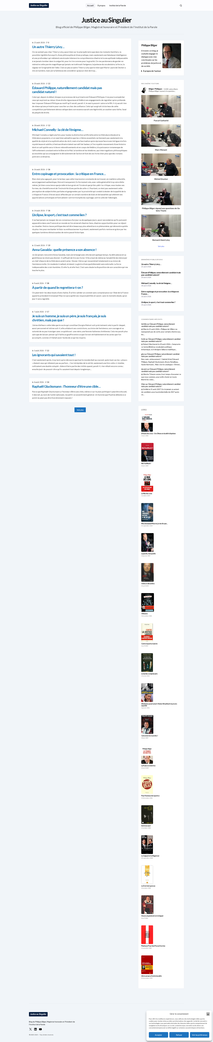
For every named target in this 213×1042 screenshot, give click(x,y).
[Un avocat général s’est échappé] (147, 904)
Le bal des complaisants (149, 674)
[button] (208, 1014)
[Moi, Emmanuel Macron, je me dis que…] (147, 512)
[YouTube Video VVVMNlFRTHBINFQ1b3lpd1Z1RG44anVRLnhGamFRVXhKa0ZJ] (161, 106)
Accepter (158, 1035)
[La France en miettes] (147, 754)
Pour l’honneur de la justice (150, 796)
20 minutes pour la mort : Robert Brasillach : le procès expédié (159, 705)
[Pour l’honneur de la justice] (147, 784)
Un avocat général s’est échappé (152, 916)
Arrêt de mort (146, 826)
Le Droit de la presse (148, 886)
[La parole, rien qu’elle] (147, 542)
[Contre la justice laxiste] (147, 632)
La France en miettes (148, 766)
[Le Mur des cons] (147, 482)
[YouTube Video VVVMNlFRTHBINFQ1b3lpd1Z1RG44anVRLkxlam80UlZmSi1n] (161, 194)
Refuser (179, 1035)
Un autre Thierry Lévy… (151, 264)
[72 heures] (147, 602)
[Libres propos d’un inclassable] (147, 964)
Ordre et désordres (148, 584)
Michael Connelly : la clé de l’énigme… (156, 283)
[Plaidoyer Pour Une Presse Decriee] (147, 934)
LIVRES (144, 409)
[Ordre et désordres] (147, 572)
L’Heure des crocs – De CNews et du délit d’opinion (158, 433)
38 (48, 283)
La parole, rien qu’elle (148, 554)
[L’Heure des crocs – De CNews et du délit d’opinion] (147, 422)
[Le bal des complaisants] (147, 662)
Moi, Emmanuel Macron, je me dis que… (154, 524)
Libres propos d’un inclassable (151, 976)
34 (48, 382)
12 (49, 125)
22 (49, 83)
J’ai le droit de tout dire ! (149, 736)
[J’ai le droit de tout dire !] (147, 724)
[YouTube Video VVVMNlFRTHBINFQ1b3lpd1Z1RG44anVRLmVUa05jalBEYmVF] (161, 135)
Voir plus (80, 410)
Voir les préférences (199, 1035)
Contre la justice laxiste (149, 644)
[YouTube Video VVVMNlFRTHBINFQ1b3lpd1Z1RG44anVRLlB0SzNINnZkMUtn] (161, 226)
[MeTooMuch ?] (147, 452)
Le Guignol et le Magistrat (150, 856)
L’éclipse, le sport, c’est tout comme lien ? (158, 302)
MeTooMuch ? (146, 463)
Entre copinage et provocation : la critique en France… (160, 292)
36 (49, 169)
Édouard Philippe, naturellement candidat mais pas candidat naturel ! (161, 273)
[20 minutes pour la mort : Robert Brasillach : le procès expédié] (147, 692)
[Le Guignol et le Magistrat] (147, 844)
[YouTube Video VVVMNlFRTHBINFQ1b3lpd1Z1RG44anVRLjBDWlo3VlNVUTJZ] (161, 165)
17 (48, 312)
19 (49, 245)
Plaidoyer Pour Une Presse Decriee (153, 946)
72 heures (144, 614)
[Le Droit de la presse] (147, 874)
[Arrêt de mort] (147, 814)
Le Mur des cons (146, 493)
